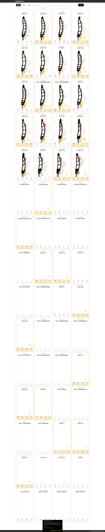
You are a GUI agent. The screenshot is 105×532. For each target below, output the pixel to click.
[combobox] (28, 8)
